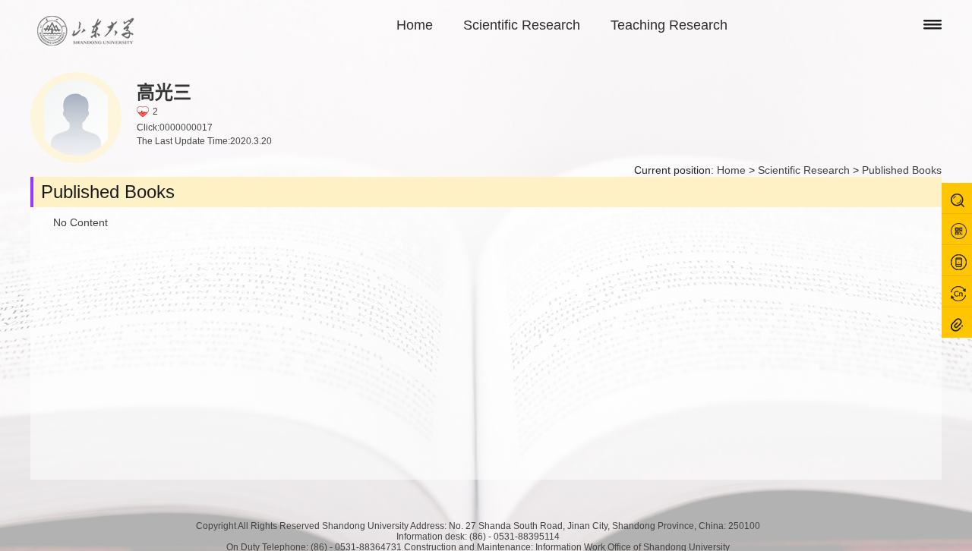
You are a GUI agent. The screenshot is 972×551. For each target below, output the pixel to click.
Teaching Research (669, 25)
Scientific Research (521, 25)
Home (414, 25)
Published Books (902, 170)
